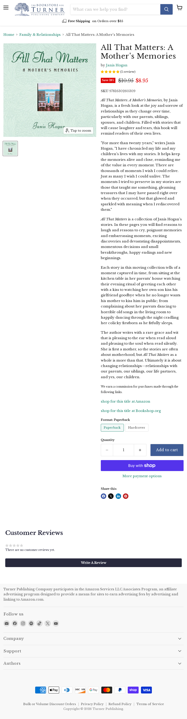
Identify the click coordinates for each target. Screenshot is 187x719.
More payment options (142, 476)
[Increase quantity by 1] (140, 450)
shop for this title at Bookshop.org (131, 411)
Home (8, 34)
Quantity (107, 440)
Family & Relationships (40, 34)
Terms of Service (150, 704)
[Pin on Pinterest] (125, 496)
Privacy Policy (92, 704)
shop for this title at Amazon (125, 401)
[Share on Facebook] (103, 496)
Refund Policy (120, 704)
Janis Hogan (116, 65)
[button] (93, 562)
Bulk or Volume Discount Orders (49, 704)
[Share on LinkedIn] (118, 496)
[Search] (166, 9)
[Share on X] (111, 496)
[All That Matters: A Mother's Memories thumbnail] (10, 148)
